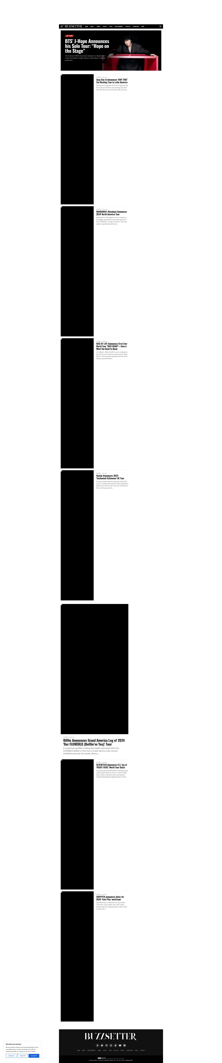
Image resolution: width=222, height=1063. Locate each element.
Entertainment (119, 26)
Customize (11, 1055)
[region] (22, 1050)
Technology (136, 26)
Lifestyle (127, 26)
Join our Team (120, 1060)
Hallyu (104, 26)
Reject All (22, 1055)
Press (136, 1050)
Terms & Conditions (103, 1060)
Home (86, 26)
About (92, 26)
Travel (98, 26)
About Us (112, 1060)
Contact (142, 1050)
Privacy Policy (93, 1060)
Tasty (110, 26)
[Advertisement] (111, 12)
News (142, 26)
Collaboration (129, 1060)
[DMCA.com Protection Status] (102, 1058)
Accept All (34, 1055)
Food (110, 1050)
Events (122, 1050)
